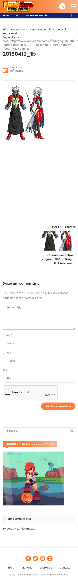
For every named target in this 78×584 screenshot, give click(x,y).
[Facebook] (28, 558)
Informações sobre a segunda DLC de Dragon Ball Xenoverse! (58, 259)
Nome (6, 335)
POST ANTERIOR (62, 226)
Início (11, 567)
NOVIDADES (11, 15)
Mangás (27, 567)
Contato (64, 567)
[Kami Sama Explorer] (18, 6)
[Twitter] (35, 558)
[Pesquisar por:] (39, 430)
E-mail (7, 352)
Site (5, 370)
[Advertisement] (39, 183)
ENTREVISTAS (35, 15)
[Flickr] (50, 558)
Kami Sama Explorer (18, 519)
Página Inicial (11, 37)
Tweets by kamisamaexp (19, 528)
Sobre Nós (46, 567)
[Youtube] (42, 558)
